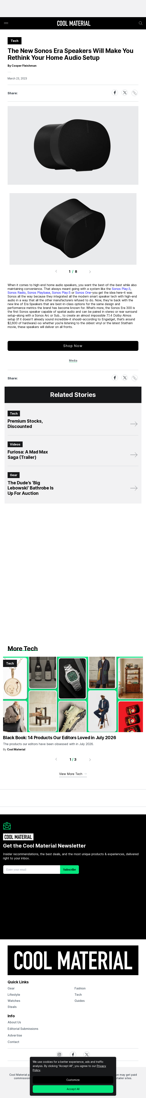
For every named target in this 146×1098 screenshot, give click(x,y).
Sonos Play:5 (61, 292)
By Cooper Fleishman (22, 65)
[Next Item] (90, 271)
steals (12, 1007)
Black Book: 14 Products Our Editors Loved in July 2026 (59, 737)
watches (14, 1001)
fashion (80, 988)
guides (80, 1001)
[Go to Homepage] (73, 23)
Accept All (73, 1089)
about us (14, 1022)
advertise (15, 1035)
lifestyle (14, 994)
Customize (73, 1079)
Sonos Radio (17, 292)
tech (78, 994)
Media (73, 360)
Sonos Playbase (38, 292)
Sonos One (83, 292)
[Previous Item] (56, 271)
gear (11, 988)
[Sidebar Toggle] (6, 23)
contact (13, 1042)
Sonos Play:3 (121, 289)
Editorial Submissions (23, 1029)
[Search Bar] (140, 23)
